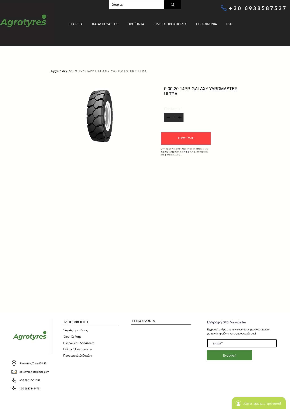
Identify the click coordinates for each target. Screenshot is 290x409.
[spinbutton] (174, 117)
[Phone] (223, 8)
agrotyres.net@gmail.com (34, 371)
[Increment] (180, 117)
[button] (186, 138)
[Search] (172, 4)
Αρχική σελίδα (62, 71)
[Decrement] (168, 117)
